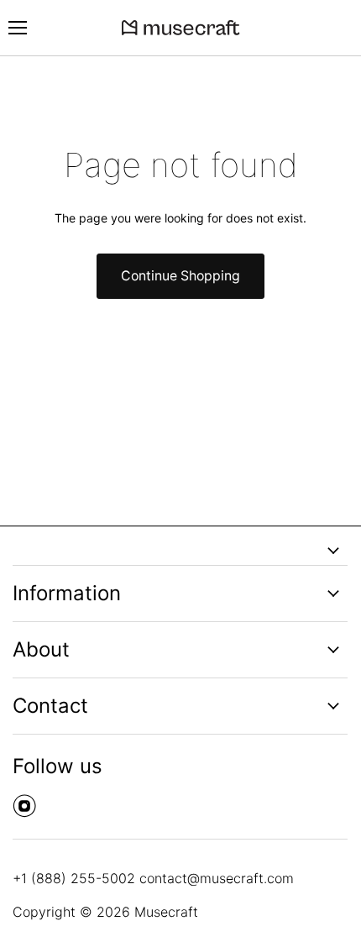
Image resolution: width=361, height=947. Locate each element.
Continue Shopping (180, 276)
